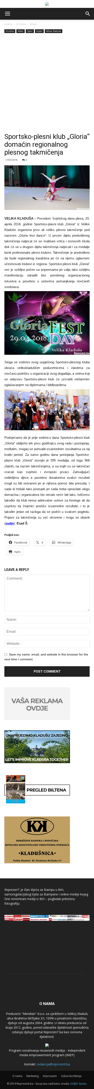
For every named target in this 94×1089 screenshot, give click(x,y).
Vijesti (39, 31)
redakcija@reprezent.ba (53, 1064)
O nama (17, 1076)
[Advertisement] (47, 83)
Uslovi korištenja (71, 1076)
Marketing (32, 1076)
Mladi (33, 24)
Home (8, 24)
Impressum (50, 1076)
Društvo (21, 24)
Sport (30, 31)
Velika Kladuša (53, 31)
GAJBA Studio (78, 1084)
